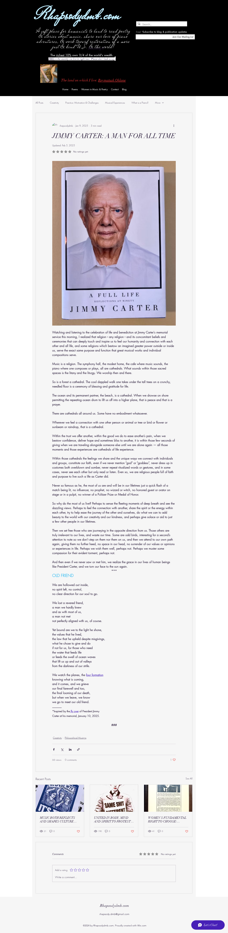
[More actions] (174, 126)
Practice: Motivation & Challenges (81, 102)
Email (138, 32)
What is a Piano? (140, 102)
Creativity (54, 102)
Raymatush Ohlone (112, 80)
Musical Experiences (115, 102)
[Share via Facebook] (53, 749)
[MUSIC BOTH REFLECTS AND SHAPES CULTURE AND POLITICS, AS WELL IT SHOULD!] (60, 798)
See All (189, 778)
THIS (51, 58)
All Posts (39, 102)
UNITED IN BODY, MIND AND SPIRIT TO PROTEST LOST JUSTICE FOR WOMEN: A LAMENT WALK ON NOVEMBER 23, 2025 (113, 819)
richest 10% (63, 55)
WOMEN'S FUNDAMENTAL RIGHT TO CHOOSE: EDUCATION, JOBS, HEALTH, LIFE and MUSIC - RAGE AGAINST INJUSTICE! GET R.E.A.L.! (168, 819)
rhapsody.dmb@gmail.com (114, 914)
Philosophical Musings (75, 737)
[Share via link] (78, 749)
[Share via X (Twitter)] (62, 749)
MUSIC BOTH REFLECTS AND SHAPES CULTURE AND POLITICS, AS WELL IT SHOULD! (60, 819)
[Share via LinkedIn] (70, 749)
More (157, 102)
